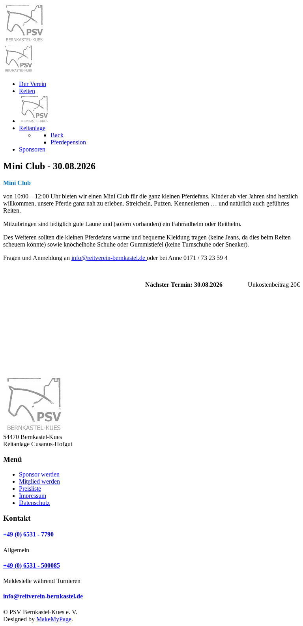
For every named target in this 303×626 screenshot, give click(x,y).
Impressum (32, 495)
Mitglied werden (39, 481)
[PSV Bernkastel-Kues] (18, 70)
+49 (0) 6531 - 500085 (31, 565)
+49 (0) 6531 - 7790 (28, 534)
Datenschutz (34, 502)
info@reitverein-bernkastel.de (109, 257)
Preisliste (30, 488)
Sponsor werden (39, 474)
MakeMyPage (53, 619)
